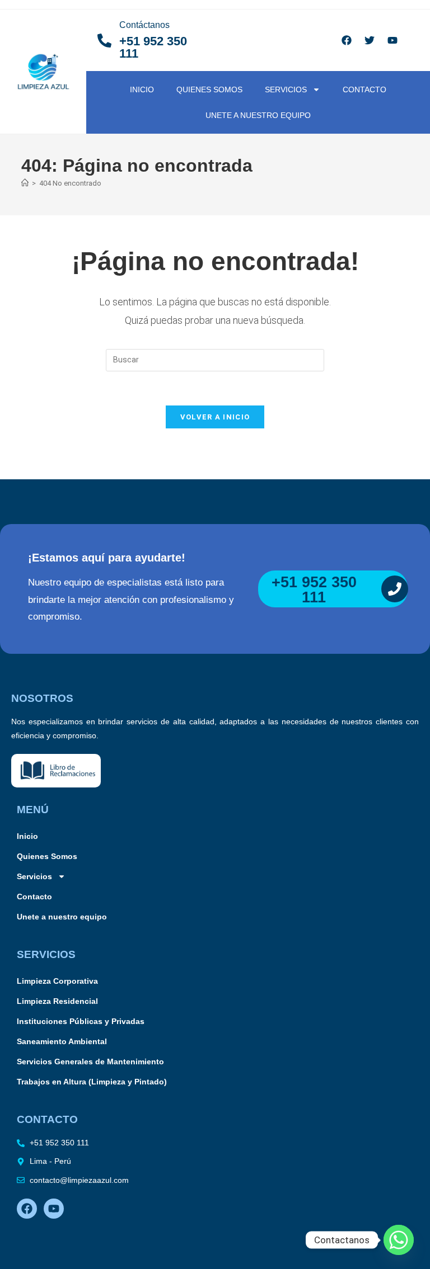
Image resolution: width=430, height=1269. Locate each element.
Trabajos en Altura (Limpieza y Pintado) (92, 1081)
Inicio (142, 89)
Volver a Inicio (215, 417)
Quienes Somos (209, 89)
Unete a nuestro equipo (258, 115)
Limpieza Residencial (57, 1001)
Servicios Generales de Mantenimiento (90, 1061)
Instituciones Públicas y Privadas (80, 1021)
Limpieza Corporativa (57, 980)
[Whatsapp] (399, 1240)
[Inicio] (25, 183)
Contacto (364, 89)
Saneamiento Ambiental (62, 1041)
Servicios (286, 89)
